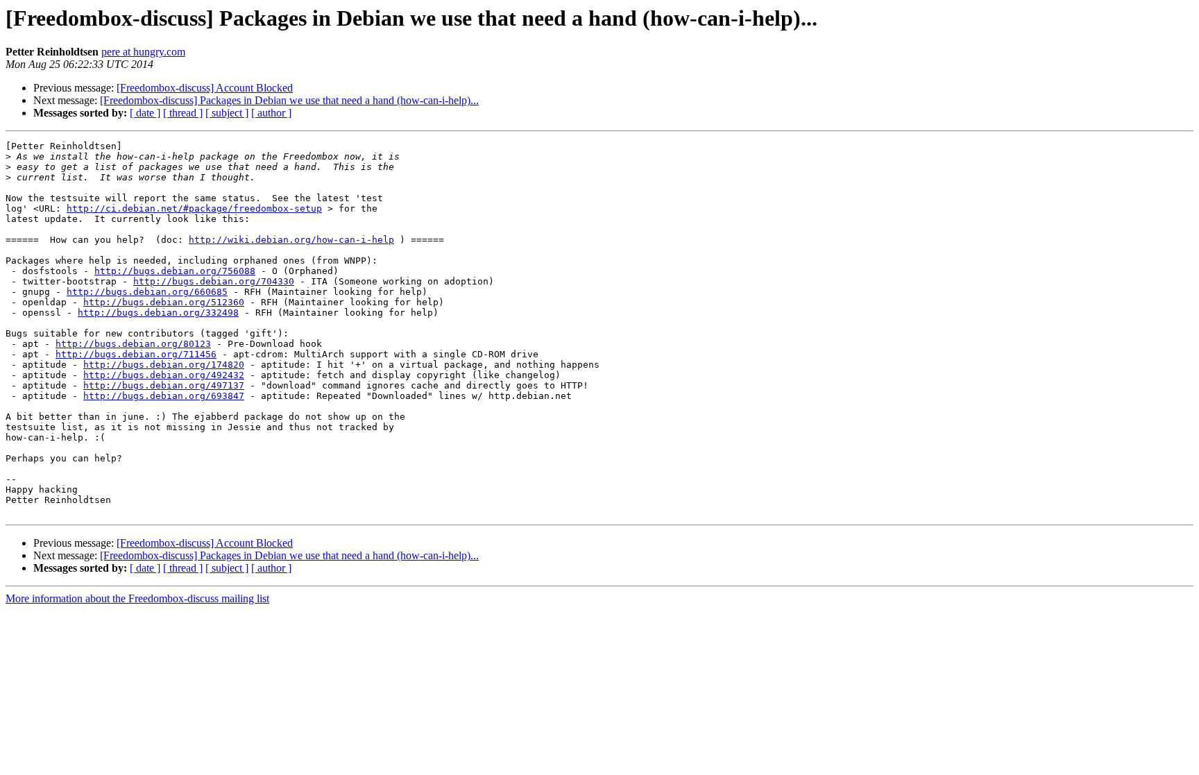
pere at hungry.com (143, 52)
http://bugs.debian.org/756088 (174, 271)
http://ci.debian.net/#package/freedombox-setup (194, 208)
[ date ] (145, 113)
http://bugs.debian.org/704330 (213, 281)
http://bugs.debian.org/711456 (136, 354)
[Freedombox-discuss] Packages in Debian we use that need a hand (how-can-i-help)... (289, 100)
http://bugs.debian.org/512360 (163, 302)
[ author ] (271, 113)
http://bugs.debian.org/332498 (158, 312)
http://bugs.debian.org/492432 (163, 375)
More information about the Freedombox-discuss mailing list (137, 598)
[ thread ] (183, 113)
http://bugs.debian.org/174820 (163, 364)
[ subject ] (226, 113)
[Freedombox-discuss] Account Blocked (205, 88)
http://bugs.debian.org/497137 (163, 385)
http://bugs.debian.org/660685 (147, 292)
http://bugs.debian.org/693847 (163, 396)
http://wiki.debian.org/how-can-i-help (291, 240)
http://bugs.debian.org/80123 (133, 344)
